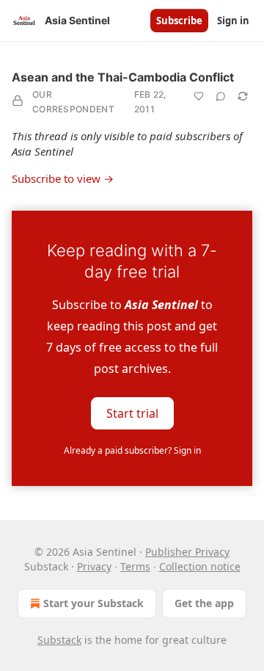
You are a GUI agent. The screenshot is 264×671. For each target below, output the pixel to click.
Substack (59, 640)
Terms (135, 566)
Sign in (233, 20)
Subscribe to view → (63, 178)
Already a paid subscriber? (132, 450)
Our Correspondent (73, 102)
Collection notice (200, 566)
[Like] (198, 96)
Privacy (94, 566)
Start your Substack (93, 603)
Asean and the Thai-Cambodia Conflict (123, 77)
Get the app (204, 603)
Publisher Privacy (187, 552)
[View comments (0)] (220, 96)
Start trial (132, 413)
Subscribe (179, 20)
